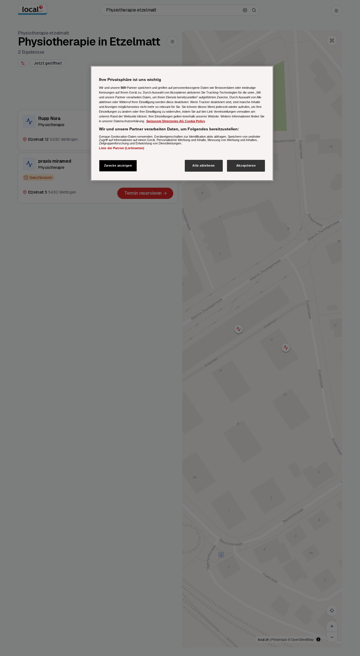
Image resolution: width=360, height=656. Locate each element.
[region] (182, 123)
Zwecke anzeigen (118, 165)
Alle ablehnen (203, 165)
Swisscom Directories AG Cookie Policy (175, 121)
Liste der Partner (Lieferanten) (122, 147)
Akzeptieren (246, 165)
